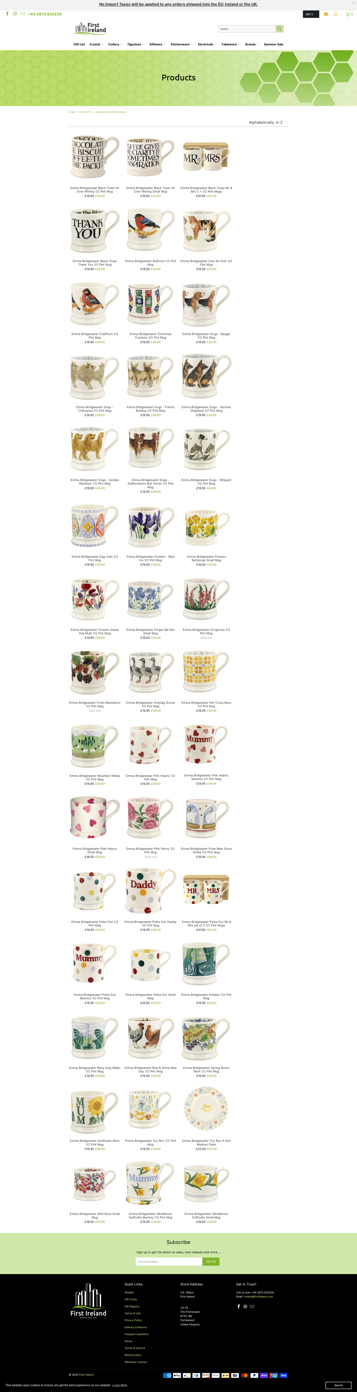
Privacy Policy (133, 1320)
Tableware (229, 44)
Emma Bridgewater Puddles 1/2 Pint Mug (206, 963)
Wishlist (129, 1292)
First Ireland (86, 1374)
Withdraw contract (136, 1362)
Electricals (206, 44)
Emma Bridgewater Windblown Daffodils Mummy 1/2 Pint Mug (151, 1182)
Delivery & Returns (136, 1327)
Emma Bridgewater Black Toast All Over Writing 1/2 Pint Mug (95, 156)
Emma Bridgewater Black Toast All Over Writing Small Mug (151, 156)
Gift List (79, 44)
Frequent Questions (136, 1334)
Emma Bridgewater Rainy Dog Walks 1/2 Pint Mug (95, 1036)
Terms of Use (133, 1313)
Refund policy (133, 1354)
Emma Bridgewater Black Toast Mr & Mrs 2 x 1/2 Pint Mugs (206, 156)
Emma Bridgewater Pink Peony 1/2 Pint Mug (151, 817)
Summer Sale (273, 44)
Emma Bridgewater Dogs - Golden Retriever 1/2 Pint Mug (95, 448)
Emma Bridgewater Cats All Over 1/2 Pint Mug (206, 230)
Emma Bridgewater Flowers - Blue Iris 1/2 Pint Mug (151, 525)
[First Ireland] (145, 29)
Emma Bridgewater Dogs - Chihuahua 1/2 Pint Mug (95, 376)
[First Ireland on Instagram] (14, 14)
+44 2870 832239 (45, 14)
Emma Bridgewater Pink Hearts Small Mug (95, 817)
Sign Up (211, 1261)
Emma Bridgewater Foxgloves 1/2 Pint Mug (206, 598)
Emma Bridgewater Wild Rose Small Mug (95, 1182)
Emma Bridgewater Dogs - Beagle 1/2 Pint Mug (206, 302)
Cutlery (114, 44)
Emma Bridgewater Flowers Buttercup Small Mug (206, 525)
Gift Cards (131, 1299)
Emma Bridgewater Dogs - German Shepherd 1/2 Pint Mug (206, 376)
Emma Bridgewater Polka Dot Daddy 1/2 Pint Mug (151, 890)
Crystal (95, 44)
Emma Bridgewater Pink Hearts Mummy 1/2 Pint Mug (206, 744)
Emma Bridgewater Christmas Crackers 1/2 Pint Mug (151, 302)
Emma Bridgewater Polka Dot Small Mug (151, 963)
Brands (250, 44)
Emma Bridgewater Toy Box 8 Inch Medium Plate (206, 1109)
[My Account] (336, 14)
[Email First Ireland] (22, 14)
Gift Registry (132, 1306)
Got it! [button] (339, 1385)
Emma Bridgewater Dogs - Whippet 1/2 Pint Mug (206, 448)
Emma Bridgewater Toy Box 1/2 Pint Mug (151, 1109)
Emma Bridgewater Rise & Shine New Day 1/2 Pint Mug (151, 1036)
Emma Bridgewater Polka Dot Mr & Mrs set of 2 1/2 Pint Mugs (206, 890)
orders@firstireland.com (258, 1296)
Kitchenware (180, 44)
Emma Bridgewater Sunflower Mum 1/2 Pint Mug (95, 1109)
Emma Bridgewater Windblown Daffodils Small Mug (206, 1182)
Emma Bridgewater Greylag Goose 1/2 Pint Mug (151, 671)
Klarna (128, 1341)
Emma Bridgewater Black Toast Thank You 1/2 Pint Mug (95, 230)
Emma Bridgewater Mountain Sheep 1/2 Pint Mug (95, 744)
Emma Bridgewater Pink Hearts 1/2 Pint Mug (151, 744)
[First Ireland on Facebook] (7, 14)
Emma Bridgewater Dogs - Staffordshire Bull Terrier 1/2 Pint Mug (151, 448)
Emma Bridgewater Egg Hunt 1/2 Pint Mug (95, 525)
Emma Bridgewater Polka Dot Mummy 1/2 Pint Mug (95, 963)
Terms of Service (135, 1348)
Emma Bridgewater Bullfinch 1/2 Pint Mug (151, 230)
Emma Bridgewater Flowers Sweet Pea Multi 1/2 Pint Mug (95, 598)
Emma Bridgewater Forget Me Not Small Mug (151, 598)
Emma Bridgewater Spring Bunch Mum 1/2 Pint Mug (206, 1036)
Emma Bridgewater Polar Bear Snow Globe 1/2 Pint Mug (206, 817)
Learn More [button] (119, 1385)
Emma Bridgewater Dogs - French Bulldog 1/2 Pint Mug (151, 376)
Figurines (135, 44)
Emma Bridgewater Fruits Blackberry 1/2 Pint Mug (95, 671)
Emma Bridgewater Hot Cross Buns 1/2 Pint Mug (206, 671)
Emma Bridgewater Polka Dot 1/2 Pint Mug (95, 890)
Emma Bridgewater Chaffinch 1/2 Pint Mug (95, 302)
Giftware (156, 44)
